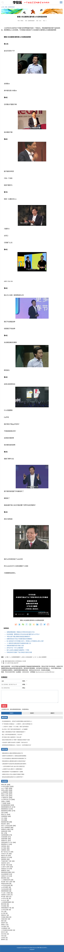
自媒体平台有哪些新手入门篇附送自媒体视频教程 (14, 755)
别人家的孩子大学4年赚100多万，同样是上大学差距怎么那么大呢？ (25, 641)
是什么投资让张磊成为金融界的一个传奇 (18, 650)
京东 (2, 911)
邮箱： (24, 684)
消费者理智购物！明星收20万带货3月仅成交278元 (21, 632)
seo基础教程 (4, 792)
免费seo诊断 (4, 795)
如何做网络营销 (5, 805)
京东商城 (3, 906)
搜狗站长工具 (5, 857)
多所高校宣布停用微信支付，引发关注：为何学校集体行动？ (17, 745)
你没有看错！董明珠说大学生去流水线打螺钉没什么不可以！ (23, 634)
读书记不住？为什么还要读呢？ (15, 648)
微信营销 (3, 878)
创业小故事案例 (42, 657)
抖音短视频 (4, 837)
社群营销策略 (5, 835)
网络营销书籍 (5, 822)
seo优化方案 (4, 898)
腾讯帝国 (3, 904)
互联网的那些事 (11, 7)
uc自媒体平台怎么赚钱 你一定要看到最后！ (12, 769)
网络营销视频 (5, 891)
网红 (39, 30)
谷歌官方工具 (5, 876)
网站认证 (3, 814)
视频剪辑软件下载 (6, 907)
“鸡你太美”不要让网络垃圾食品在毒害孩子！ (19, 636)
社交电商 (3, 848)
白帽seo (3, 801)
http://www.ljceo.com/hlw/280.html (45, 672)
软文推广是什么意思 (6, 881)
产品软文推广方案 (6, 861)
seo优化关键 (4, 909)
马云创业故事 (5, 889)
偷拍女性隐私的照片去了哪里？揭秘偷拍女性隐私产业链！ (16, 739)
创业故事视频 (5, 874)
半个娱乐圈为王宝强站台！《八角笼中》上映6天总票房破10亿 (17, 724)
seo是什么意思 (5, 866)
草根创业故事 (5, 883)
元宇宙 (3, 937)
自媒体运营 (4, 831)
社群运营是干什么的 (6, 842)
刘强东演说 (4, 919)
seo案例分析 (4, 797)
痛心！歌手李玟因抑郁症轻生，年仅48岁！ (12, 734)
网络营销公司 (5, 844)
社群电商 (3, 846)
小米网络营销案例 (15, 657)
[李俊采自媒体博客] (32, 2)
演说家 (3, 922)
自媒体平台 (4, 840)
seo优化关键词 (5, 786)
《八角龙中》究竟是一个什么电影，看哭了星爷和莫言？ (15, 726)
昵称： (24, 681)
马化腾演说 (4, 928)
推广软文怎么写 (5, 851)
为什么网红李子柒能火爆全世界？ (12, 663)
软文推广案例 (5, 896)
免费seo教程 (4, 790)
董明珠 (3, 939)
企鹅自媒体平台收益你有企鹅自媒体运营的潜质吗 (14, 763)
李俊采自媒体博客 (10, 672)
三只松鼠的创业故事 (6, 930)
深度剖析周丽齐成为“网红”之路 (15, 645)
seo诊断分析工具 (6, 799)
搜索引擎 (3, 784)
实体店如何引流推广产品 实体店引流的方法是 (19, 652)
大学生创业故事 (5, 885)
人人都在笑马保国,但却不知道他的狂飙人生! (19, 643)
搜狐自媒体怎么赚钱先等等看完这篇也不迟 (12, 753)
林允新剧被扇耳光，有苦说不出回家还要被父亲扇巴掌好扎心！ (17, 721)
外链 (2, 820)
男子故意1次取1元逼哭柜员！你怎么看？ (12, 737)
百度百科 (3, 863)
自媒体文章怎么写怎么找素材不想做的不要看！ (13, 774)
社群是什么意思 (5, 894)
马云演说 (3, 926)
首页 (3, 7)
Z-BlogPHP (32, 949)
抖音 (2, 935)
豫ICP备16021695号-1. (42, 947)
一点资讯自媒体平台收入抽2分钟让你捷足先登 (13, 766)
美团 (2, 921)
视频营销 (3, 859)
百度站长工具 (5, 868)
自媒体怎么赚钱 (5, 829)
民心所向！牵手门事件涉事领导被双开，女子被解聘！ (15, 729)
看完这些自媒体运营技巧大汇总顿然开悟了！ (13, 777)
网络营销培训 (5, 809)
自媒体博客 (4, 838)
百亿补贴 (3, 934)
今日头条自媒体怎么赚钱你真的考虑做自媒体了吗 (14, 758)
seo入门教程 (4, 788)
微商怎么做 (4, 855)
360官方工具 (4, 853)
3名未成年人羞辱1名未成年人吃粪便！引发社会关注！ (15, 742)
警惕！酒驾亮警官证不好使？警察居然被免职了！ (14, 731)
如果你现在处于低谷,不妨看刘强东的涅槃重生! (19, 638)
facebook (3, 900)
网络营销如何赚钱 (6, 872)
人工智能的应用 (5, 879)
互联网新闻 (4, 816)
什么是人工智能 (5, 893)
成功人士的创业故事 (27, 657)
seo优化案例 (4, 887)
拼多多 (3, 932)
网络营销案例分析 (6, 807)
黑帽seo (3, 924)
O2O (35, 657)
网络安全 (3, 915)
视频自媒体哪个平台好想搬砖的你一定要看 (12, 771)
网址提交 (3, 823)
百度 (2, 812)
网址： (24, 688)
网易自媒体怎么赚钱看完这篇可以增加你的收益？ (14, 761)
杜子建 (3, 913)
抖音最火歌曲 (5, 917)
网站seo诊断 (4, 794)
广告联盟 (3, 803)
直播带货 (3, 870)
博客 (6, 7)
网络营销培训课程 (6, 810)
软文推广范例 (5, 865)
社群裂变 (3, 850)
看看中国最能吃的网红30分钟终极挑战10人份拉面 (15, 661)
